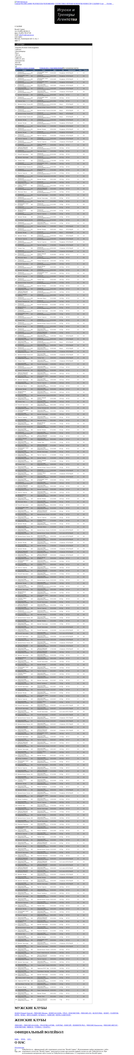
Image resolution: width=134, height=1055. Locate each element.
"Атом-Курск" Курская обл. (43, 176)
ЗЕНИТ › (107, 1013)
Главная (17, 3)
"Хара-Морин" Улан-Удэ (43, 971)
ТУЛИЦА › (39, 1027)
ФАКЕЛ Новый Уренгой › (24, 1013)
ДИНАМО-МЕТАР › (110, 1025)
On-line (109, 3)
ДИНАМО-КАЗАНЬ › (31, 1025)
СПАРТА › (47, 1027)
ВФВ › (17, 1039)
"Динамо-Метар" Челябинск (41, 170)
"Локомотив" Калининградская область (24, 73)
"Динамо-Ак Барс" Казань (24, 104)
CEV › (29, 1039)
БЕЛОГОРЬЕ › (98, 1013)
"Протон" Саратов (41, 135)
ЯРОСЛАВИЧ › (32, 1015)
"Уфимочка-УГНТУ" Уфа (43, 968)
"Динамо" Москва (22, 119)
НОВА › (23, 1015)
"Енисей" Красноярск (23, 154)
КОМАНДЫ (78, 3)
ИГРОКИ (69, 3)
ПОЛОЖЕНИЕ (48, 3)
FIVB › (23, 1039)
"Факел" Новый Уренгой (43, 952)
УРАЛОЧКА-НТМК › (47, 1025)
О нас (102, 3)
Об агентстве (19, 1047)
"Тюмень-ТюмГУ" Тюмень (43, 965)
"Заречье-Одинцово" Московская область (23, 148)
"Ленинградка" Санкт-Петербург (42, 73)
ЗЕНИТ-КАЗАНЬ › (55, 1013)
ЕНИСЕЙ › (51, 1015)
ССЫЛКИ (95, 3)
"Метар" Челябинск (42, 683)
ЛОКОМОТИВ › (74, 1013)
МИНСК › (30, 1027)
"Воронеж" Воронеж (23, 824)
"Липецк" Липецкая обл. (43, 260)
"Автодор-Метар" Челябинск (22, 921)
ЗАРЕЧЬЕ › (60, 1025)
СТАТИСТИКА (60, 3)
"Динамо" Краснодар (23, 94)
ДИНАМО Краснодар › (94, 1025)
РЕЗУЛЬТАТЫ (38, 3)
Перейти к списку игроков (24, 68)
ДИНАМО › (19, 1025)
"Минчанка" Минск (41, 151)
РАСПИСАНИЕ (26, 3)
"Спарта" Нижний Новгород (41, 145)
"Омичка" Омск (21, 101)
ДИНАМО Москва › (41, 1013)
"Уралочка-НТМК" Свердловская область (42, 85)
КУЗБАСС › (43, 1015)
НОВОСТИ (87, 3)
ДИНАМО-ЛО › (86, 1013)
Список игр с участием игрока (51, 68)
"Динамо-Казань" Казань (43, 514)
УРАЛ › (65, 1013)
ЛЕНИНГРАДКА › (79, 1025)
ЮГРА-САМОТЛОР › (63, 1015)
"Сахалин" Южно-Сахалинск (41, 473)
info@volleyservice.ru (26, 35)
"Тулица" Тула (21, 160)
